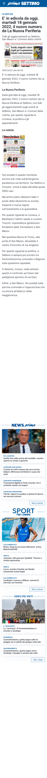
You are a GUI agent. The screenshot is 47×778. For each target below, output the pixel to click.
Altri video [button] (38, 659)
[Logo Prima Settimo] (23, 3)
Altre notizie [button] (37, 503)
